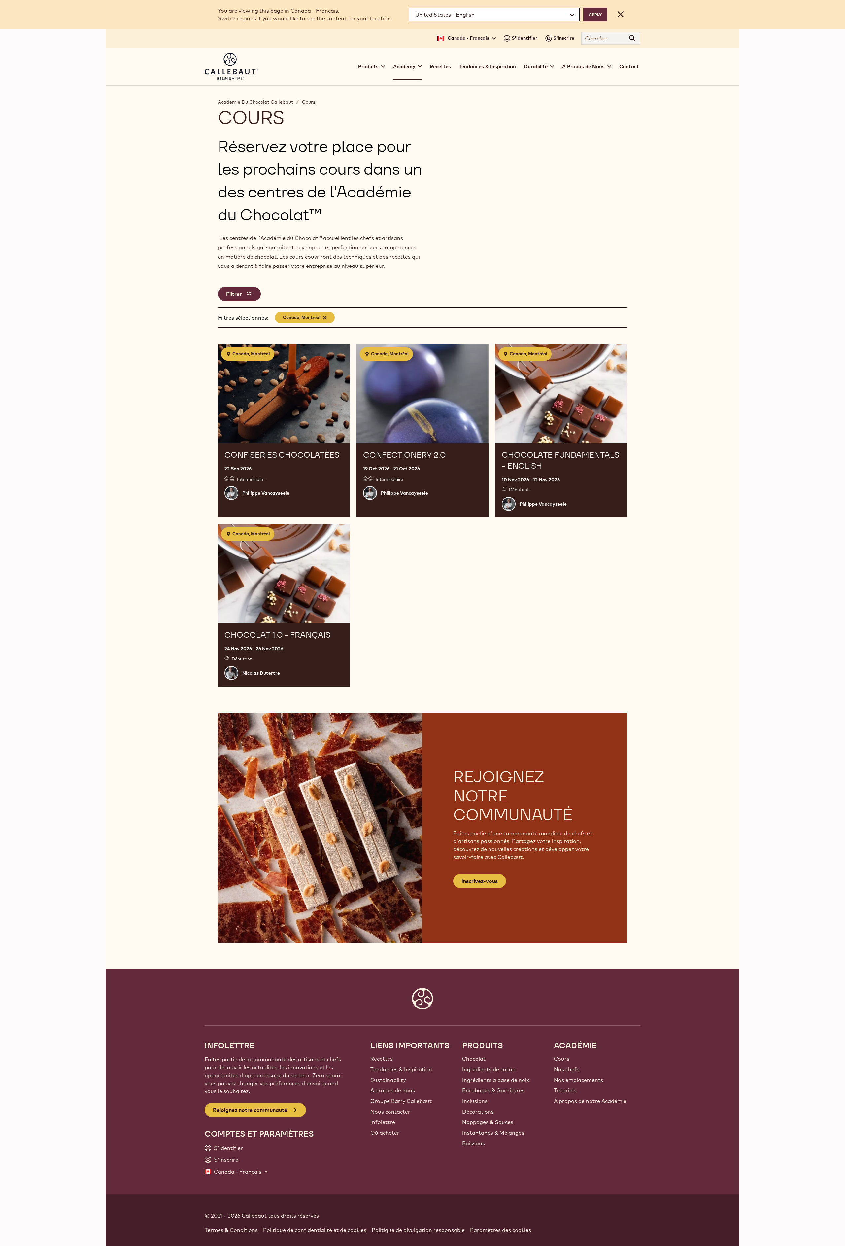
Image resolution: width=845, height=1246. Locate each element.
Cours (308, 102)
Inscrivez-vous (479, 881)
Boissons (473, 1143)
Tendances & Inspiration (487, 66)
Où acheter (384, 1132)
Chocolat (474, 1058)
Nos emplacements (578, 1080)
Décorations (478, 1111)
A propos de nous (392, 1090)
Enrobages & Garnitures (493, 1090)
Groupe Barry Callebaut (401, 1101)
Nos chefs (566, 1069)
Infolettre (382, 1122)
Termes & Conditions (231, 1230)
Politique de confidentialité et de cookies (314, 1230)
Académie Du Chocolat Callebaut (255, 102)
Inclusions (475, 1101)
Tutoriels (565, 1090)
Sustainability (388, 1080)
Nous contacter (390, 1111)
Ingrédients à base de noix (495, 1080)
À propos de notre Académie (590, 1101)
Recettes (440, 66)
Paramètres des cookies (500, 1230)
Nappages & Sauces (487, 1122)
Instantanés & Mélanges (493, 1132)
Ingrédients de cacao (489, 1069)
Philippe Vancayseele (265, 493)
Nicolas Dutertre (261, 673)
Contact (629, 66)
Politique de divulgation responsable (418, 1230)
